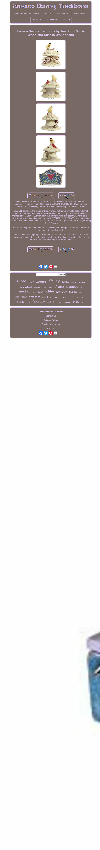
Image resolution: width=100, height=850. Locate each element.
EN (48, 328)
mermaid (37, 287)
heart (56, 297)
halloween (82, 282)
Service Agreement (51, 324)
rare (31, 281)
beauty (20, 301)
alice (28, 302)
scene (51, 287)
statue (81, 292)
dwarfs (40, 292)
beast (60, 302)
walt (83, 302)
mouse (41, 281)
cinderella (81, 297)
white (50, 291)
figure (59, 286)
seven (44, 287)
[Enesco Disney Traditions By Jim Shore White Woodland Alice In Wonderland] (51, 55)
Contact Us (50, 316)
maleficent (46, 297)
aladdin (67, 302)
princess (73, 282)
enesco (34, 296)
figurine (39, 301)
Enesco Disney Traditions (51, 312)
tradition (73, 297)
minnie (73, 291)
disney (54, 281)
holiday (65, 282)
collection (51, 302)
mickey (24, 291)
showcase (21, 296)
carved (65, 297)
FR (53, 328)
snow (76, 301)
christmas (61, 291)
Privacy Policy (51, 320)
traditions (74, 286)
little (34, 292)
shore (21, 281)
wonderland (26, 287)
